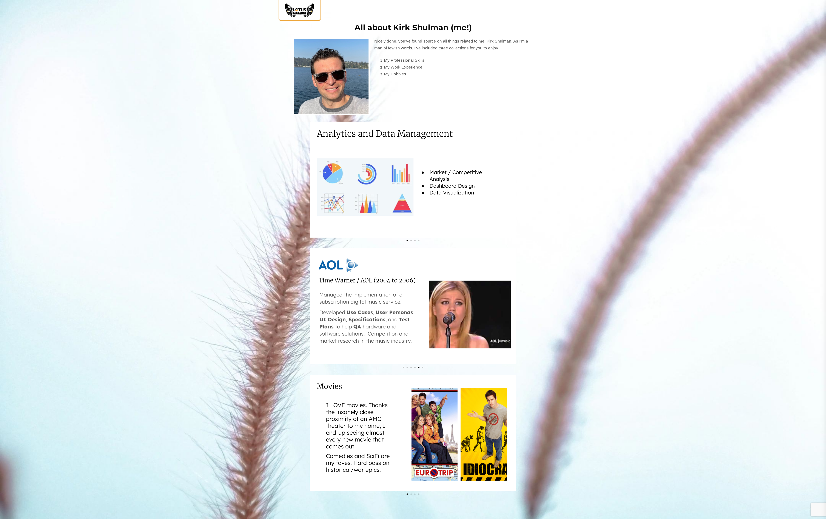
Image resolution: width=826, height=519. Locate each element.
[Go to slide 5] (418, 367)
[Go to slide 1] (407, 240)
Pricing (490, 12)
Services (460, 12)
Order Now (523, 12)
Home (434, 12)
